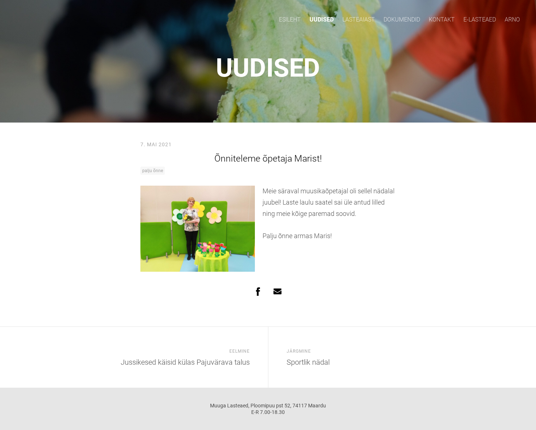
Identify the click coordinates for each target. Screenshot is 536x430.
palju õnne (152, 170)
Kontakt (442, 19)
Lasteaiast (358, 19)
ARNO (512, 19)
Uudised (322, 19)
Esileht (290, 19)
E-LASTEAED (479, 19)
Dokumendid (402, 19)
